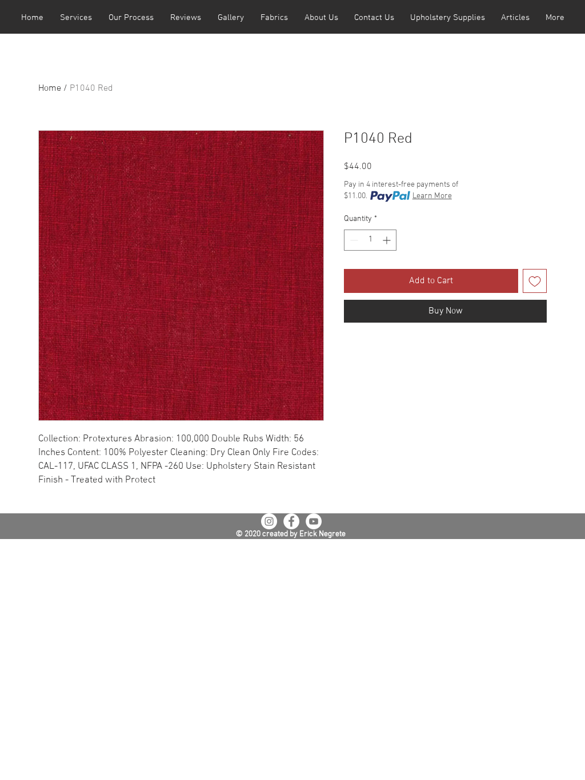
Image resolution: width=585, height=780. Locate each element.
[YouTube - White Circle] (314, 521)
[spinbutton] (370, 240)
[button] (75, 18)
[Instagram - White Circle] (269, 521)
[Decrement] (353, 240)
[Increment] (387, 240)
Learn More (432, 196)
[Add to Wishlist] (535, 281)
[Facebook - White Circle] (291, 521)
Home (49, 88)
